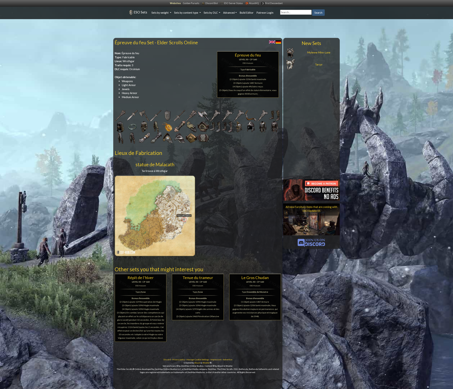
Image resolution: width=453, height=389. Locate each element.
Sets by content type (186, 12)
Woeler (206, 362)
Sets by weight (160, 12)
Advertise (227, 359)
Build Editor (247, 12)
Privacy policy (178, 359)
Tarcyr (319, 64)
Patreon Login (264, 12)
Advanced (229, 12)
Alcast (197, 362)
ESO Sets (140, 12)
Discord (167, 359)
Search (318, 12)
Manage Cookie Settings (198, 359)
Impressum (216, 359)
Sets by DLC (211, 12)
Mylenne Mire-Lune (318, 52)
